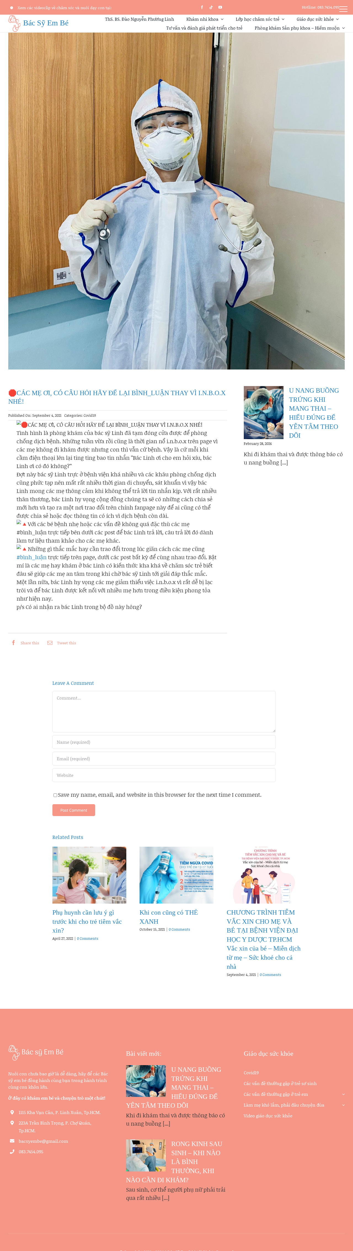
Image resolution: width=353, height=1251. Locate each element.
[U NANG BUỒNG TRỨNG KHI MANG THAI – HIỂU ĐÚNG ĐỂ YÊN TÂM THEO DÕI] (264, 412)
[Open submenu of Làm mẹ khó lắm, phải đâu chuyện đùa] (342, 1102)
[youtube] (220, 7)
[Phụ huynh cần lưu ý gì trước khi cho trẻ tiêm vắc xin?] (89, 875)
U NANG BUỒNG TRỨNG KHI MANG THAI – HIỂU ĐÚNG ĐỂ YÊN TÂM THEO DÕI (173, 1087)
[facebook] (202, 7)
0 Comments (87, 938)
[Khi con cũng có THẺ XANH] (176, 875)
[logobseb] (35, 1047)
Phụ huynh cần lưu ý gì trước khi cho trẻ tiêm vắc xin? (87, 921)
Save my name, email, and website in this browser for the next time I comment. (159, 794)
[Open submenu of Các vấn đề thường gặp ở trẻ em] (342, 1092)
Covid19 (90, 415)
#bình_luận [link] (32, 557)
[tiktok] (211, 7)
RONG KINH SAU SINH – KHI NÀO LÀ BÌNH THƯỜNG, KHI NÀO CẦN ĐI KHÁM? (174, 1162)
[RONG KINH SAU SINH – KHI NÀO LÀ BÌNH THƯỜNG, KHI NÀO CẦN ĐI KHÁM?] (146, 1155)
